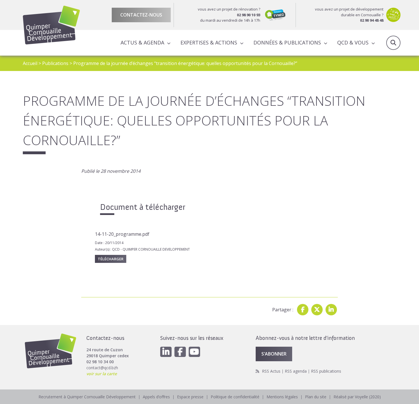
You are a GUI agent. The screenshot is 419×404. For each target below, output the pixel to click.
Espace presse (190, 396)
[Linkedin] (331, 309)
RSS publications (326, 371)
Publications (55, 63)
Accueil (30, 63)
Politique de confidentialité (235, 396)
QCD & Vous (353, 42)
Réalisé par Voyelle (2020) (357, 396)
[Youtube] (194, 352)
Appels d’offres (156, 396)
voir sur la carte (101, 373)
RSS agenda (296, 371)
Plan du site (315, 396)
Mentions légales (282, 396)
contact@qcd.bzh (102, 367)
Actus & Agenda (142, 42)
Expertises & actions (208, 42)
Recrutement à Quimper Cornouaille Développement (87, 396)
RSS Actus (271, 371)
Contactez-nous (141, 15)
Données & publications (287, 42)
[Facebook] (302, 309)
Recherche (393, 43)
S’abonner (273, 354)
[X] (317, 309)
